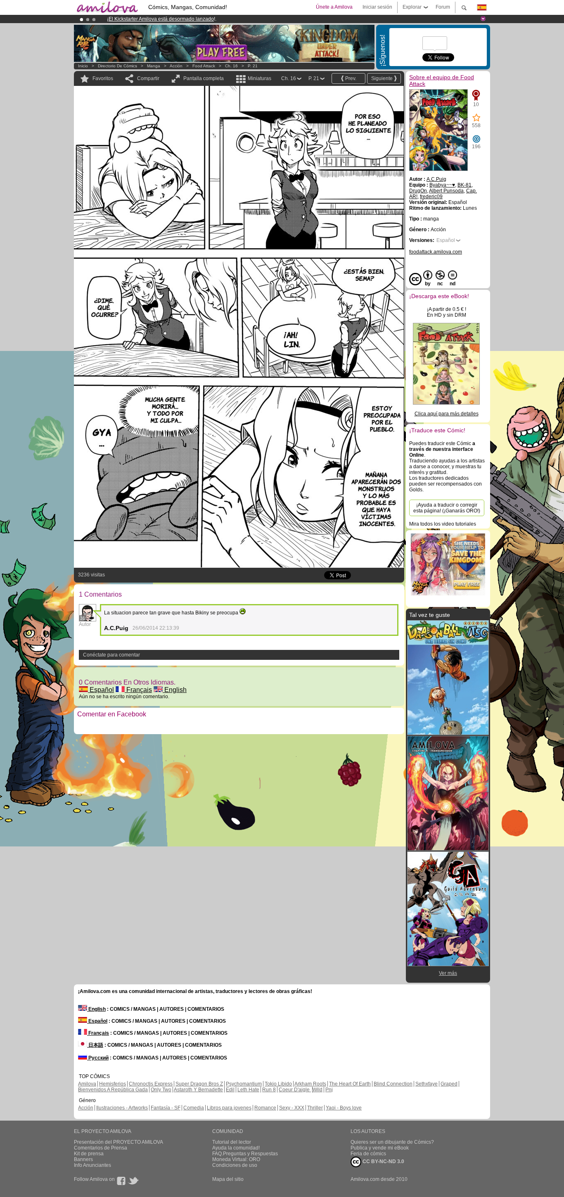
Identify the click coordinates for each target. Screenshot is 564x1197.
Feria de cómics (368, 1154)
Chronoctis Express (151, 1084)
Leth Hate (248, 1090)
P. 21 (253, 66)
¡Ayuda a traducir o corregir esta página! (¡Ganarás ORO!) (446, 508)
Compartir (148, 78)
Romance (265, 1108)
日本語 (95, 1045)
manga (153, 66)
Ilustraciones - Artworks (122, 1108)
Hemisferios (112, 1084)
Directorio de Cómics (117, 66)
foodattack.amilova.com (435, 252)
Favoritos (102, 78)
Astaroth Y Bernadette (198, 1090)
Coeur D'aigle (295, 1090)
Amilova (87, 1084)
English (175, 689)
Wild (317, 1090)
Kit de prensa (89, 1154)
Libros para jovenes (229, 1108)
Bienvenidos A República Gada (113, 1090)
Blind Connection (393, 1084)
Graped (449, 1084)
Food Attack (203, 66)
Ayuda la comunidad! (236, 1148)
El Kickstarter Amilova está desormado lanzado (161, 19)
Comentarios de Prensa (100, 1148)
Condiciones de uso (234, 1165)
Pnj (329, 1090)
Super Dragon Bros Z (199, 1084)
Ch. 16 (231, 66)
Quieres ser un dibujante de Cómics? (392, 1142)
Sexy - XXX (291, 1108)
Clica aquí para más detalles (447, 414)
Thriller (315, 1108)
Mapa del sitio (228, 1179)
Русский (98, 1058)
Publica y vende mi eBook (380, 1148)
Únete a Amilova (334, 7)
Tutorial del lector (231, 1142)
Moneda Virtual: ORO (236, 1159)
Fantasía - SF (165, 1108)
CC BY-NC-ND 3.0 (382, 1161)
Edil (230, 1090)
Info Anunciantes (92, 1165)
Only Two (161, 1090)
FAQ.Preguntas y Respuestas (245, 1154)
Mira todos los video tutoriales (442, 524)
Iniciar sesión (377, 7)
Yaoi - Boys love (344, 1108)
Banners (83, 1159)
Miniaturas (259, 78)
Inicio (83, 66)
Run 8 (269, 1090)
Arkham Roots (310, 1084)
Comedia (193, 1108)
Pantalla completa (203, 78)
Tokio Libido (278, 1084)
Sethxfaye (426, 1084)
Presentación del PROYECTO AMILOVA (118, 1142)
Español (101, 689)
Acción (176, 66)
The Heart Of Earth (350, 1084)
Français (138, 689)
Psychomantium (244, 1084)
